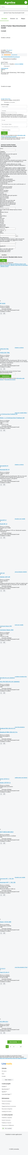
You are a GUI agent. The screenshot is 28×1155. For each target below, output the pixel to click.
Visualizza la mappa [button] (6, 86)
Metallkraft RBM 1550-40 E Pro (8, 732)
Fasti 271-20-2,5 (4, 972)
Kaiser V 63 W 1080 (5, 922)
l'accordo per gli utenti (11, 136)
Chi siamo (4, 1071)
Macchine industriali (5, 1058)
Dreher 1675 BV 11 (5, 782)
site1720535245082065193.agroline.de (10, 56)
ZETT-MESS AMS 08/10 (6, 832)
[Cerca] (25, 6)
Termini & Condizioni (6, 1101)
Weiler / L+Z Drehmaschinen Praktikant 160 (12, 418)
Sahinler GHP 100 (5, 577)
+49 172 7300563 (19, 64)
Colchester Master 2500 (6, 630)
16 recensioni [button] (14, 54)
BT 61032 (2, 303)
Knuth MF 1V (3, 524)
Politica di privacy (6, 1103)
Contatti (3, 1076)
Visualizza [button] (12, 64)
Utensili (24, 1058)
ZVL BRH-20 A (4, 1021)
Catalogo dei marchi (6, 1111)
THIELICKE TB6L (5, 352)
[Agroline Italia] (9, 2)
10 (20, 1046)
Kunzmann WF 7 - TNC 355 (7, 882)
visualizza (4, 254)
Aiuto (3, 1073)
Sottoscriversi (5, 376)
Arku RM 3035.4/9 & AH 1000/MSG (10, 681)
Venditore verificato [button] (5, 37)
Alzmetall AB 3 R (4, 469)
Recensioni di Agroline (7, 1108)
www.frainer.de (4, 68)
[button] (26, 2)
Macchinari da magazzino (16, 1058)
